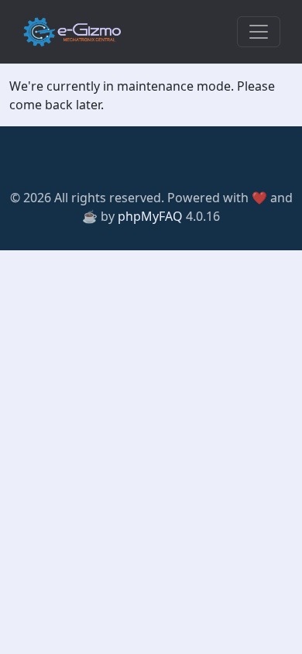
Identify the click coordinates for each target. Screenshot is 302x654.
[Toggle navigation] (258, 31)
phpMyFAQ (150, 216)
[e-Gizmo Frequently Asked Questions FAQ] (72, 31)
